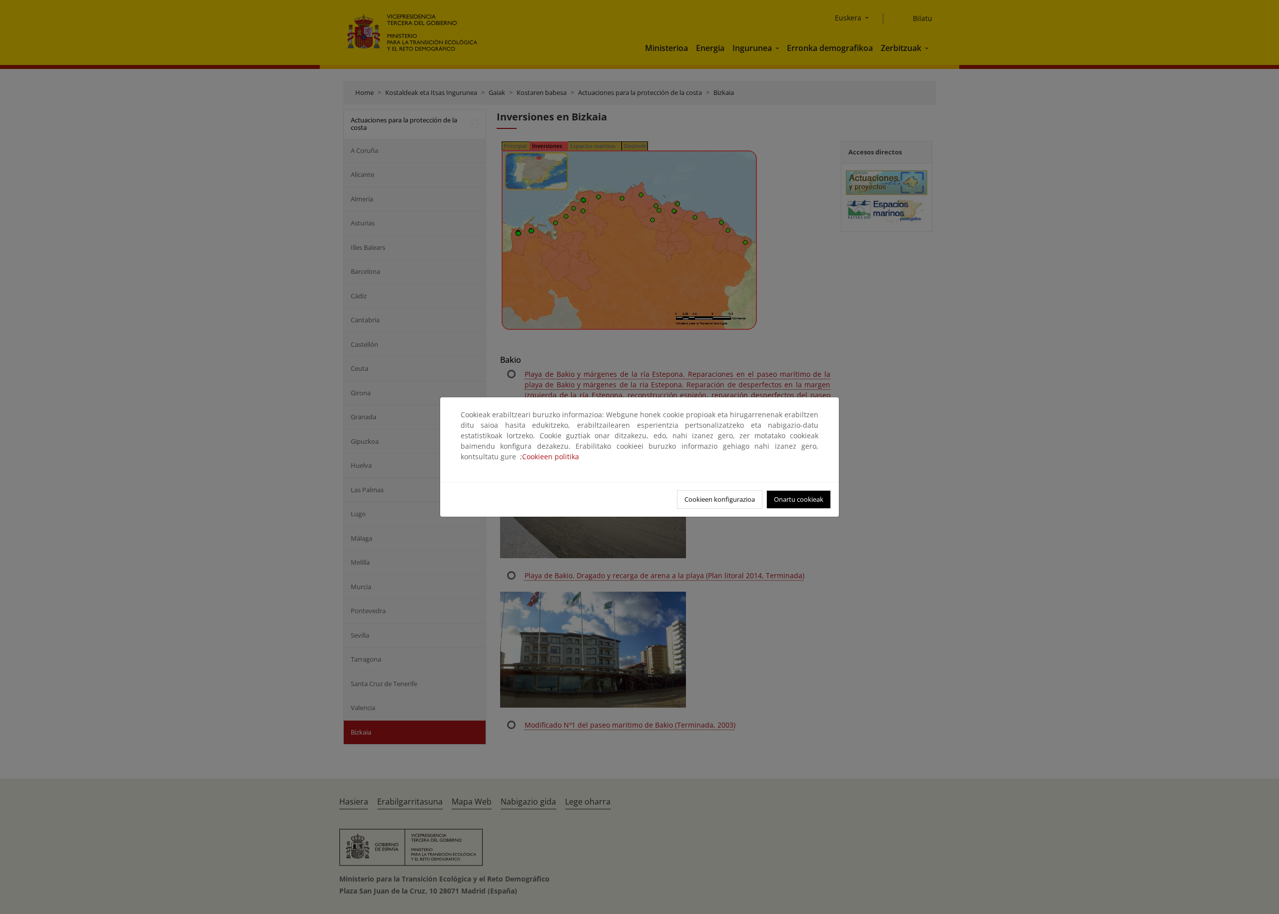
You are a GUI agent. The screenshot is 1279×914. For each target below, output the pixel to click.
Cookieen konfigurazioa (719, 499)
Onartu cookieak (798, 499)
